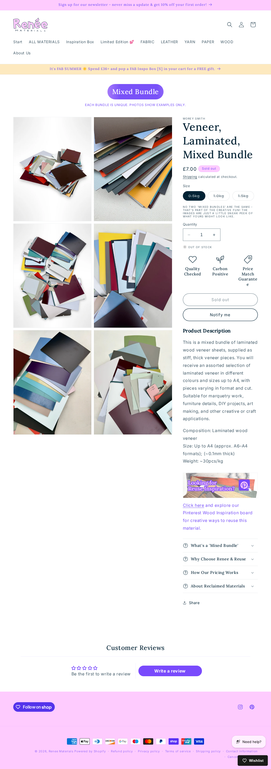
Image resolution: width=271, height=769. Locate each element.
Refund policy (122, 751)
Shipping (190, 177)
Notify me (220, 314)
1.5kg (246, 197)
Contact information (242, 751)
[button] (230, 24)
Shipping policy (208, 751)
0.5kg (196, 197)
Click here (193, 505)
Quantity (190, 224)
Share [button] (194, 602)
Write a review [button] (170, 671)
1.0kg (221, 197)
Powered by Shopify (90, 751)
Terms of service (178, 751)
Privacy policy (149, 751)
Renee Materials (61, 751)
